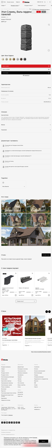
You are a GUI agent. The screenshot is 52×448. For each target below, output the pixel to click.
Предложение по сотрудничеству (8, 430)
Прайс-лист (20, 396)
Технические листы (22, 370)
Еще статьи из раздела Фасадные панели (41, 351)
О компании (36, 366)
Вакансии (36, 380)
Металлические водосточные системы (7, 395)
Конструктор (20, 392)
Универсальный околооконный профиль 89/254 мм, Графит (7, 289)
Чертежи (19, 378)
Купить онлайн (6, 66)
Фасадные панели (14, 5)
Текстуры (20, 380)
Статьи (19, 386)
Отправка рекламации (39, 376)
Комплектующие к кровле (6, 384)
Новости (36, 386)
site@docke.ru (37, 409)
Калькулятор (20, 394)
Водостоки (3, 390)
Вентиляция (3, 388)
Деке (2, 9)
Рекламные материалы (22, 372)
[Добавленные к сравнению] (45, 2)
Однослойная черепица (6, 380)
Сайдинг (3, 5)
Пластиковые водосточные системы (8, 392)
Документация (21, 366)
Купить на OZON (6, 69)
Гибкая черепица (41, 5)
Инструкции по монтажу (23, 368)
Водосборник (4, 398)
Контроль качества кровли (39, 370)
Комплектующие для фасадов (7, 376)
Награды (36, 374)
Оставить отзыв (46, 254)
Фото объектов (21, 382)
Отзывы (35, 384)
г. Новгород (10, 415)
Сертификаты (20, 374)
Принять (43, 441)
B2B (35, 382)
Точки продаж (5, 72)
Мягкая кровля (4, 378)
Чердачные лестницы (5, 400)
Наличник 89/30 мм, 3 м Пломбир (39, 289)
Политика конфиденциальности (7, 434)
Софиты (3, 370)
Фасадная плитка (28, 5)
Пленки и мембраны (5, 386)
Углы (13, 9)
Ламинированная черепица (7, 382)
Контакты (36, 368)
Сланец (27, 9)
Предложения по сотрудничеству (41, 378)
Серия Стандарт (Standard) (20, 9)
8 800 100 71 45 (37, 407)
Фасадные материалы (6, 366)
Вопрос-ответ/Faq (21, 384)
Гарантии (20, 376)
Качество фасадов (38, 372)
